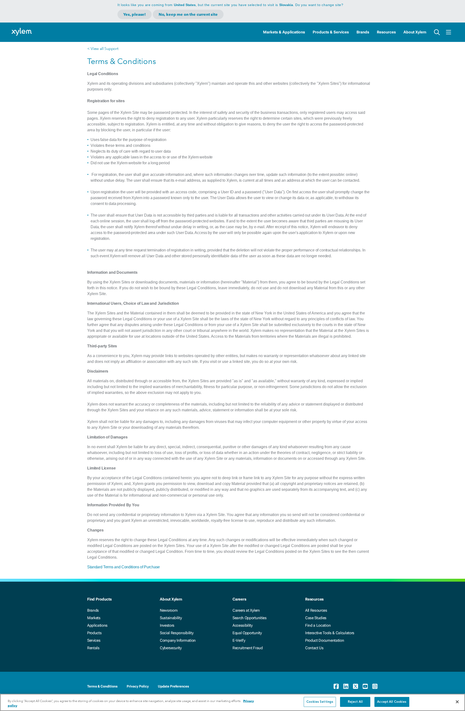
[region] (232, 702)
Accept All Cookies (391, 701)
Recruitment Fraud (247, 648)
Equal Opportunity (247, 633)
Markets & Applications (284, 32)
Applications (97, 625)
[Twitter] (355, 686)
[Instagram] (375, 686)
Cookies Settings (319, 701)
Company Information (178, 640)
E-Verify (238, 640)
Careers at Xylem (246, 610)
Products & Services (331, 32)
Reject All (355, 701)
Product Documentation (324, 640)
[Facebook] (336, 686)
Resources (386, 32)
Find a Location (318, 625)
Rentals (93, 648)
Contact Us (314, 648)
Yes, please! (134, 14)
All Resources (316, 610)
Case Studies (315, 618)
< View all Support (102, 48)
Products (94, 633)
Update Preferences (173, 686)
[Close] (457, 701)
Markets (94, 618)
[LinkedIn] (346, 686)
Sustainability (171, 618)
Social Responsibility (176, 633)
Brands (362, 32)
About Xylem (414, 32)
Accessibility (242, 625)
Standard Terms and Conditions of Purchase (123, 567)
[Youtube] (365, 686)
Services (93, 640)
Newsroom (169, 610)
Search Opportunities (249, 618)
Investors (167, 625)
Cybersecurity (171, 648)
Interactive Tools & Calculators (329, 633)
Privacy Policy (138, 686)
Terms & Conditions (102, 686)
